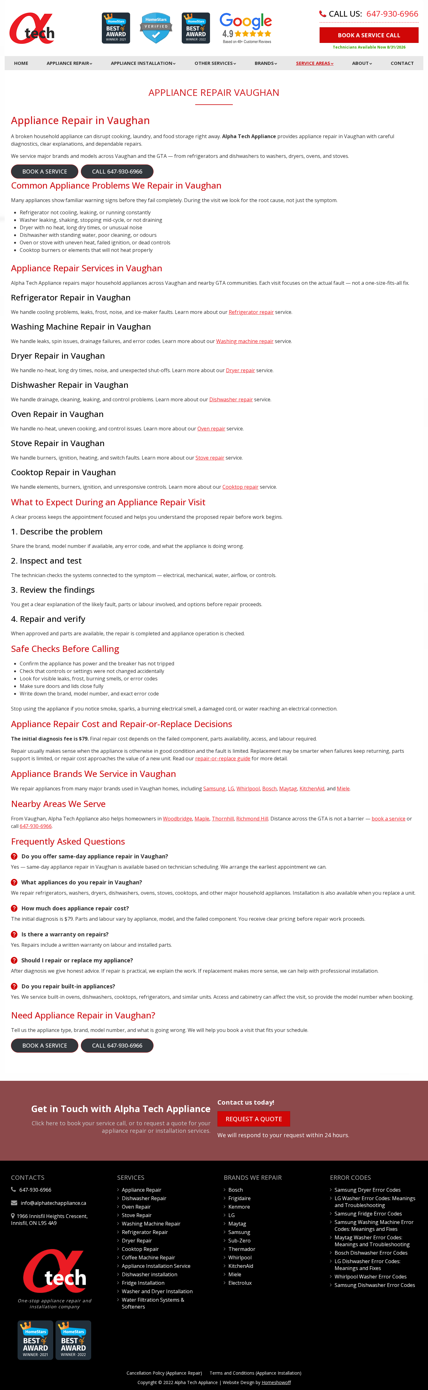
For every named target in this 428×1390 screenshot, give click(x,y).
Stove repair (210, 457)
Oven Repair (136, 1206)
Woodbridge (177, 818)
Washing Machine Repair (151, 1223)
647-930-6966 (393, 13)
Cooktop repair (240, 486)
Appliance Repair (68, 63)
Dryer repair (240, 370)
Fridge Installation (143, 1282)
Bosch (269, 788)
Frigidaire (239, 1198)
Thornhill (223, 818)
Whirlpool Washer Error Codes (371, 1276)
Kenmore (239, 1206)
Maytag (288, 788)
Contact (402, 63)
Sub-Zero (239, 1240)
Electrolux (240, 1282)
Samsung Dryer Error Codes (368, 1189)
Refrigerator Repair (145, 1232)
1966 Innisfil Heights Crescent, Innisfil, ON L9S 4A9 (49, 1219)
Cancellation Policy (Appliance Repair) (164, 1373)
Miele (343, 788)
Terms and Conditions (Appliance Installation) (255, 1373)
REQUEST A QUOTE (254, 1119)
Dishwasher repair (231, 399)
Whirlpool (248, 788)
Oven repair (211, 428)
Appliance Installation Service (156, 1265)
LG (231, 788)
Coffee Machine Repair (148, 1257)
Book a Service (44, 171)
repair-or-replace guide (222, 758)
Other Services (214, 63)
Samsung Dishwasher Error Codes (375, 1285)
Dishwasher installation (149, 1274)
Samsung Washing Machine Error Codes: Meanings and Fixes (374, 1225)
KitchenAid (312, 788)
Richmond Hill (252, 818)
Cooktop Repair (140, 1249)
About (360, 63)
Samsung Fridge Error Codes (368, 1213)
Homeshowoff (276, 1382)
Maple (202, 818)
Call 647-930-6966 (117, 171)
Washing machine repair (245, 341)
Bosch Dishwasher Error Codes (371, 1252)
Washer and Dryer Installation (157, 1291)
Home (21, 63)
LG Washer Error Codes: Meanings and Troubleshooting (375, 1202)
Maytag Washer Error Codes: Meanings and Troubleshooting (372, 1241)
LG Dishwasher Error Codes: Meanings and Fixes (367, 1265)
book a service (388, 818)
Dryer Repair (137, 1240)
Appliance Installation (141, 63)
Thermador (241, 1249)
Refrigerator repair (251, 312)
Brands (264, 63)
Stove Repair (137, 1215)
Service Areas (313, 63)
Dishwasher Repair (144, 1198)
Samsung (214, 788)
